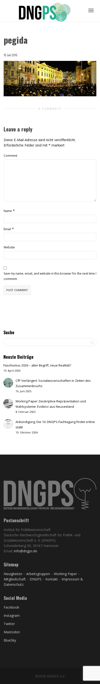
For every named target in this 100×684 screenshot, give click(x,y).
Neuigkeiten (13, 573)
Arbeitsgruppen (38, 573)
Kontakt (51, 579)
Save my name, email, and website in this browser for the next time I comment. (50, 276)
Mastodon (12, 632)
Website (9, 247)
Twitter (9, 623)
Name (8, 211)
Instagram (12, 615)
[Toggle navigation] (91, 10)
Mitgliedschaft (15, 579)
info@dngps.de (25, 551)
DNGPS (36, 579)
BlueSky (10, 640)
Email (7, 229)
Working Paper (65, 573)
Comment (10, 156)
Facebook (11, 607)
